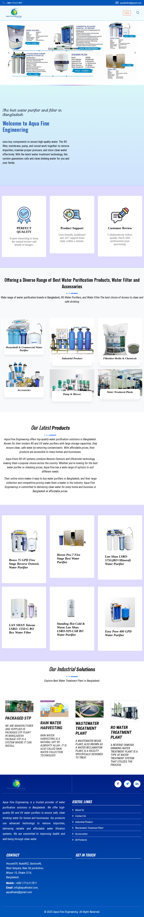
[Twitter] (127, 783)
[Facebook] (118, 783)
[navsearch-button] (137, 13)
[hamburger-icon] (127, 12)
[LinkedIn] (136, 783)
